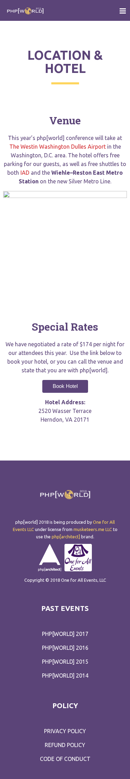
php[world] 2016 (65, 647)
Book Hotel (65, 386)
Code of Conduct (65, 759)
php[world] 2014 (65, 675)
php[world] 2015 (65, 661)
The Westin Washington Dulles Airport (57, 146)
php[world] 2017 (65, 634)
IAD (24, 172)
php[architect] (66, 536)
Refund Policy (65, 745)
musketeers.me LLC (92, 529)
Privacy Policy (65, 731)
